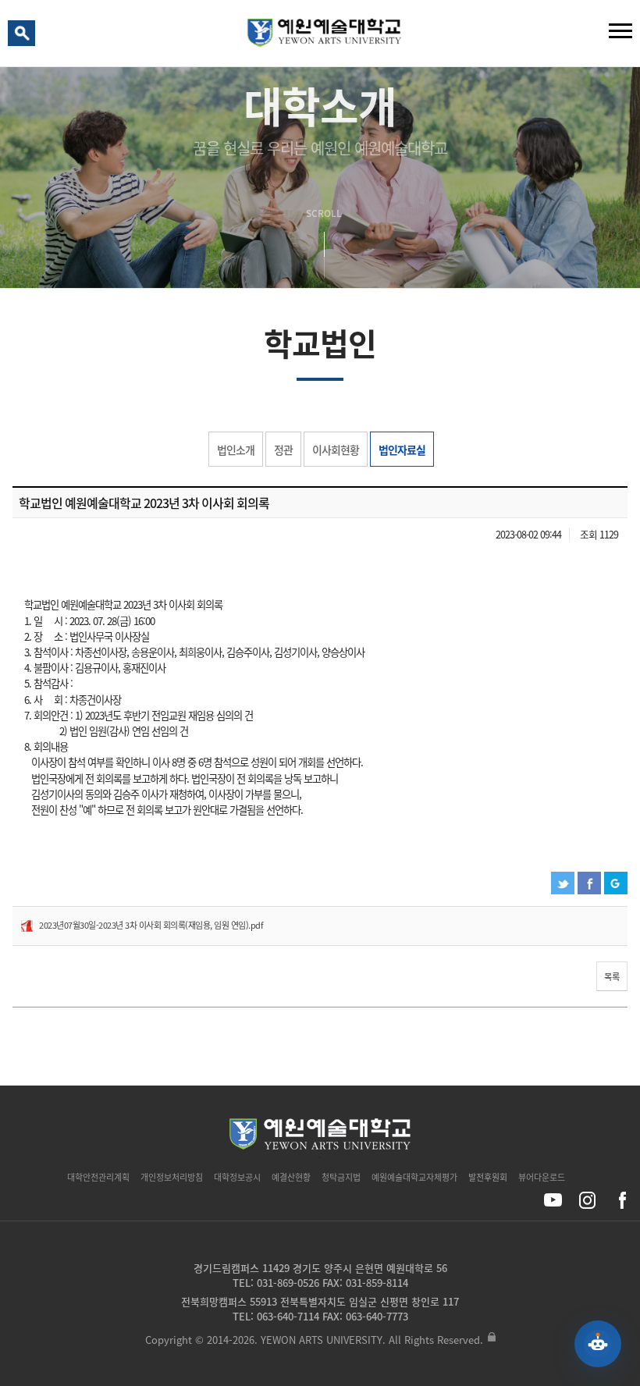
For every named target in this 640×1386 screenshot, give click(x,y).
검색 (24, 36)
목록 (612, 976)
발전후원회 (487, 1177)
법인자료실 (402, 449)
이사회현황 (335, 449)
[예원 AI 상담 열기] (597, 1343)
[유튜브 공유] (553, 1200)
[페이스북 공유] (622, 1200)
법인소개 (235, 449)
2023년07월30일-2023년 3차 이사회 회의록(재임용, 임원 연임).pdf (151, 925)
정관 (283, 449)
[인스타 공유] (587, 1200)
